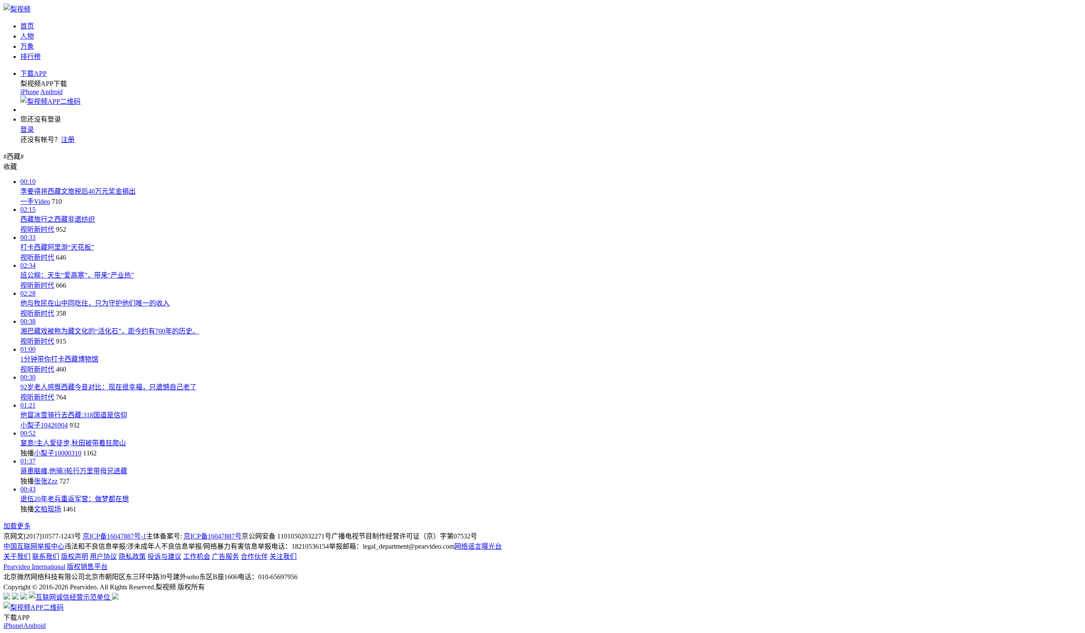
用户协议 (103, 556)
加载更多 (17, 526)
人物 (27, 36)
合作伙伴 (254, 556)
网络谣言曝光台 (478, 546)
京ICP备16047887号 (213, 536)
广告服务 (225, 556)
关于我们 (17, 556)
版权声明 (74, 556)
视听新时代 (37, 229)
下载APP (33, 73)
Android (51, 91)
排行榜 (30, 56)
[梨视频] (17, 9)
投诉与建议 (164, 556)
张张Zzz (46, 481)
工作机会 (196, 556)
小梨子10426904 (44, 425)
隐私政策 (132, 556)
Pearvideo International (34, 566)
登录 (27, 129)
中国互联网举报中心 (33, 546)
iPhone (29, 91)
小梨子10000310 (57, 453)
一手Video (35, 201)
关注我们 (283, 556)
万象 (27, 46)
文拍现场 (47, 509)
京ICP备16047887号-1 (114, 536)
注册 (68, 139)
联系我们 (45, 556)
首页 (27, 26)
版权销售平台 (87, 566)
